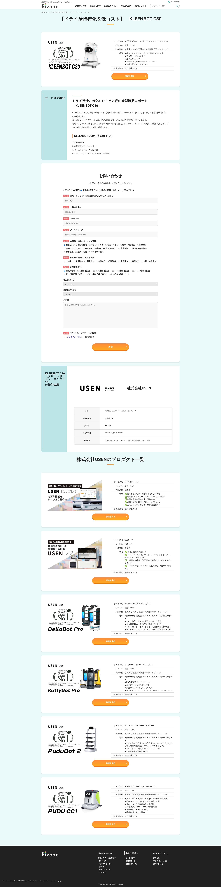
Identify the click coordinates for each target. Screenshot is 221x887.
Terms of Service (52, 881)
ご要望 (66, 300)
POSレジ (102, 861)
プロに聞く (102, 872)
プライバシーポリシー (76, 337)
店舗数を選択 (75, 267)
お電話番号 (74, 218)
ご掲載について (131, 864)
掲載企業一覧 (130, 861)
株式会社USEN (131, 68)
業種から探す (80, 6)
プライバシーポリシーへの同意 (83, 333)
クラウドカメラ (104, 869)
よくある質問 (130, 858)
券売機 (101, 867)
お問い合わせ (140, 6)
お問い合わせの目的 (71, 190)
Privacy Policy (39, 881)
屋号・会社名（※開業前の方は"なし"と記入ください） (92, 196)
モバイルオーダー (105, 864)
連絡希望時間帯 (69, 290)
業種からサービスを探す (107, 858)
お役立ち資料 (126, 6)
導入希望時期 (68, 280)
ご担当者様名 (75, 207)
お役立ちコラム (110, 6)
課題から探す (95, 6)
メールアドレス (76, 230)
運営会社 (156, 858)
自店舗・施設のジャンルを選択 (83, 241)
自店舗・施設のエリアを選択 (82, 257)
